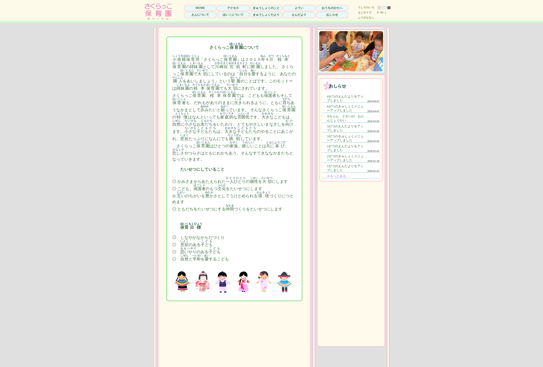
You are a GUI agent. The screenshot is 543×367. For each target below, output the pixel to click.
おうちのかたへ (332, 8)
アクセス (233, 8)
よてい (299, 8)
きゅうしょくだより (266, 14)
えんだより (299, 14)
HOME (200, 8)
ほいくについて (233, 14)
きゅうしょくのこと (266, 8)
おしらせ (332, 14)
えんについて (200, 14)
